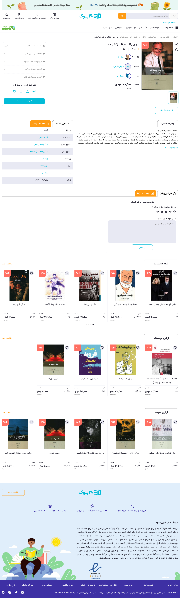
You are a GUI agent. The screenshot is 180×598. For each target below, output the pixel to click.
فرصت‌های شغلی (88, 585)
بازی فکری (118, 27)
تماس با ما (148, 585)
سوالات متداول (27, 585)
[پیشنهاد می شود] (27, 91)
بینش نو (120, 76)
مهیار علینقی (118, 66)
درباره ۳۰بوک (173, 585)
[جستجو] (122, 16)
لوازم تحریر (155, 27)
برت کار (120, 57)
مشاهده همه (7, 264)
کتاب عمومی (164, 37)
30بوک (175, 37)
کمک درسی (143, 27)
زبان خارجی (107, 27)
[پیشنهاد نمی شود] (34, 91)
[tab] (62, 123)
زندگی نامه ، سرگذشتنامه (128, 37)
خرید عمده (128, 585)
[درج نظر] (176, 49)
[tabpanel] (37, 155)
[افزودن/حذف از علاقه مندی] (175, 273)
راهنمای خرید (47, 585)
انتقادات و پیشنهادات (108, 585)
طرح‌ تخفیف (67, 585)
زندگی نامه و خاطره (149, 37)
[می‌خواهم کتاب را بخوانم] (21, 91)
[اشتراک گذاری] (176, 44)
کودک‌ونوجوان (131, 27)
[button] (5, 298)
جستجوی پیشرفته (169, 22)
